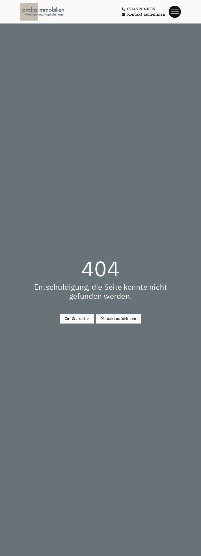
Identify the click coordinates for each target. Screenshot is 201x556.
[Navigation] (175, 12)
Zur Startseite (77, 318)
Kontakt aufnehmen (118, 318)
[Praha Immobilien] (42, 12)
